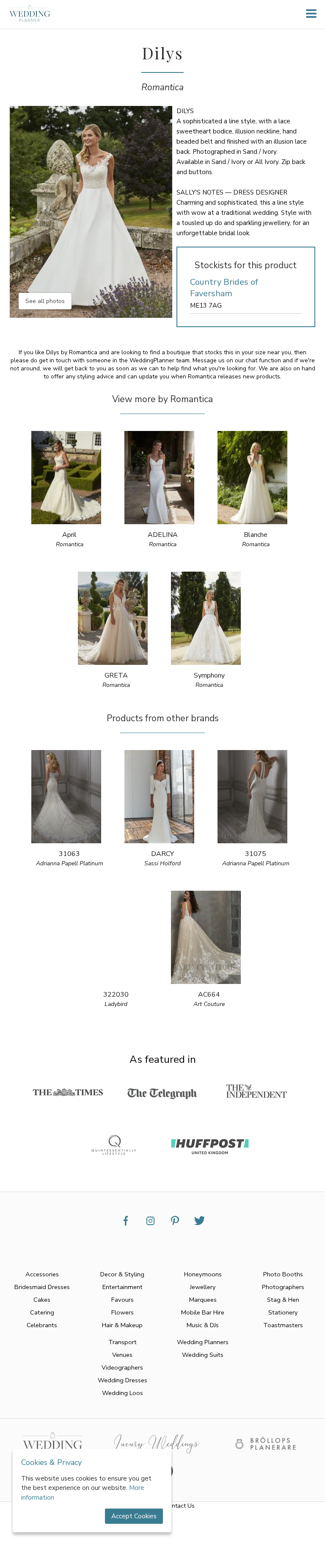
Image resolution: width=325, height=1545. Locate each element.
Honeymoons (203, 1274)
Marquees (203, 1299)
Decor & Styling (122, 1274)
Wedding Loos (122, 1393)
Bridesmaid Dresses (42, 1287)
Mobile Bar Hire (202, 1312)
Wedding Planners (203, 1342)
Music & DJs (203, 1325)
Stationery (283, 1312)
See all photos (45, 301)
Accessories (42, 1274)
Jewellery (203, 1287)
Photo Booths (283, 1274)
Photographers (283, 1287)
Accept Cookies (134, 1516)
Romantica (162, 87)
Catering (42, 1312)
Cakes (41, 1299)
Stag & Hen (283, 1299)
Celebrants (42, 1325)
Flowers (122, 1312)
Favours (122, 1299)
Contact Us (180, 1506)
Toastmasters (283, 1325)
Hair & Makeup (122, 1325)
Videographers (122, 1367)
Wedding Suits (202, 1354)
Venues (122, 1354)
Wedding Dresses (122, 1380)
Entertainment (122, 1287)
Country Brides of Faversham (224, 287)
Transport (122, 1342)
